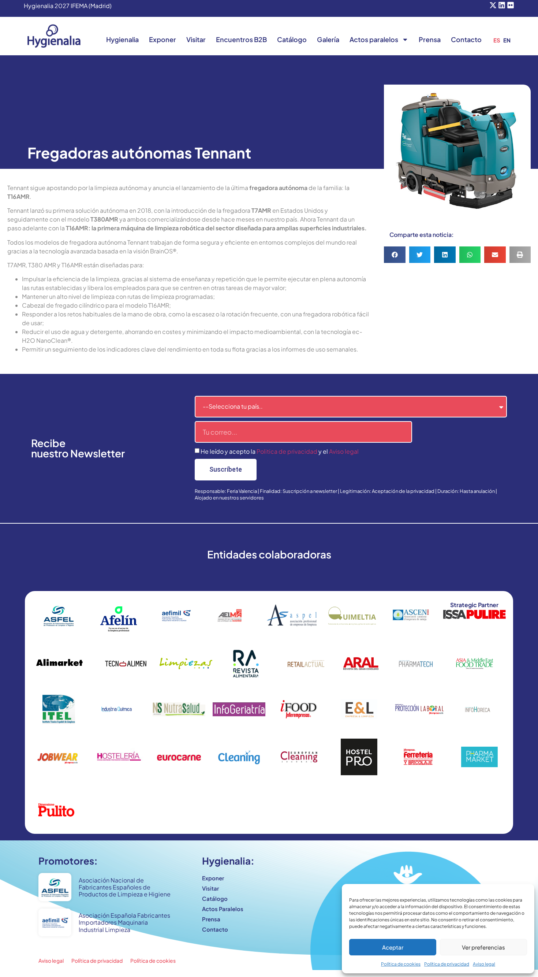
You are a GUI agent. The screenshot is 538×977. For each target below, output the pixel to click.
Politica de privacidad (287, 451)
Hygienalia (122, 39)
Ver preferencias (483, 947)
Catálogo (292, 39)
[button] (395, 254)
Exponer (162, 39)
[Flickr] (510, 5)
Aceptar (392, 947)
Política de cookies (401, 964)
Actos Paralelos (222, 908)
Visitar (196, 39)
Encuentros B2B (241, 39)
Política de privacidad (446, 964)
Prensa (430, 39)
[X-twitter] (493, 5)
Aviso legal (484, 964)
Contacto (466, 39)
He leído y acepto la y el (280, 451)
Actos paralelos (374, 39)
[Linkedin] (501, 5)
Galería (328, 39)
